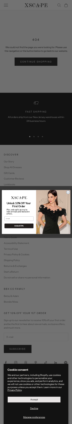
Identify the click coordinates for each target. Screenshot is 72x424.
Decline (34, 408)
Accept (34, 399)
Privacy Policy (14, 390)
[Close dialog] (68, 192)
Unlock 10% (18, 226)
